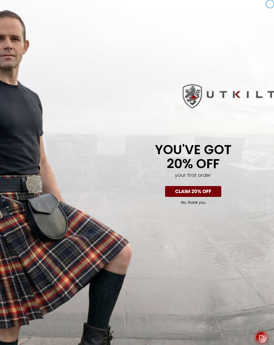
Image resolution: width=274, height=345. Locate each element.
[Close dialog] (270, 4)
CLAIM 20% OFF (193, 191)
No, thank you (193, 202)
